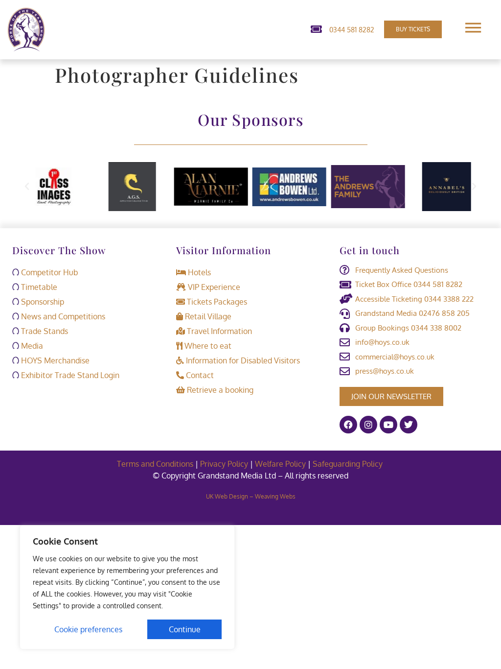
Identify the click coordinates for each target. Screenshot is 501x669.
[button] (27, 186)
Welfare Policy (280, 464)
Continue (185, 629)
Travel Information (218, 331)
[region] (127, 587)
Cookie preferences (88, 629)
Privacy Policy (224, 464)
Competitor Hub (48, 272)
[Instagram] (368, 424)
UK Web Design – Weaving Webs (251, 496)
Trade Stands (43, 331)
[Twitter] (408, 424)
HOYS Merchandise (54, 360)
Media (31, 346)
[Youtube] (388, 424)
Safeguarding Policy (349, 464)
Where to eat (206, 346)
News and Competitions (62, 316)
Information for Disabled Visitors (242, 360)
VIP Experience (213, 287)
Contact (199, 375)
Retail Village (207, 316)
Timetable (38, 287)
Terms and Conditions (155, 464)
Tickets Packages (216, 302)
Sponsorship (41, 302)
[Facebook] (348, 424)
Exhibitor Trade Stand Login (69, 375)
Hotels (198, 272)
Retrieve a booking (219, 390)
